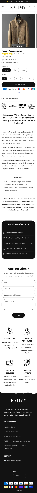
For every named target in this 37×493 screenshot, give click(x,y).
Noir (15, 70)
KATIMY (19, 490)
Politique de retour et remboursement (17, 441)
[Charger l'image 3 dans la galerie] (17, 46)
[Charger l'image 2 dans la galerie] (15, 46)
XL (23, 79)
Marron (6, 70)
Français (17, 476)
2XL (30, 79)
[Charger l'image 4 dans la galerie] (19, 46)
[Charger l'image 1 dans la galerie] (12, 46)
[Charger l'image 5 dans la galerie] (21, 46)
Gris (23, 70)
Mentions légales (9, 427)
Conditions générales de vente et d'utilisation (15, 447)
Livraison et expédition (11, 432)
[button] (2, 7)
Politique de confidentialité (13, 436)
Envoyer (18, 315)
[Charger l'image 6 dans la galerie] (24, 46)
